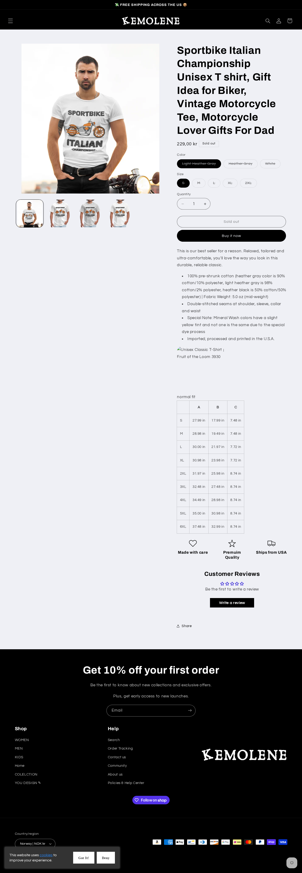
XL (233, 184)
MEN (19, 749)
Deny (106, 858)
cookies (46, 855)
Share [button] (187, 626)
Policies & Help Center (126, 783)
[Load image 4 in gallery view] (120, 213)
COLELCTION (26, 774)
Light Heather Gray (201, 165)
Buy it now (231, 236)
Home (20, 766)
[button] (10, 20)
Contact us (117, 757)
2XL (251, 184)
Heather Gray (243, 165)
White (273, 165)
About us (115, 774)
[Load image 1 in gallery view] (30, 213)
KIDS (19, 757)
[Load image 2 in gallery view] (60, 213)
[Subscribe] (190, 710)
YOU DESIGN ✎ (28, 783)
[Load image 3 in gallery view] (90, 213)
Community (117, 766)
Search (114, 740)
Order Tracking (120, 749)
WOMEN (22, 740)
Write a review (232, 603)
